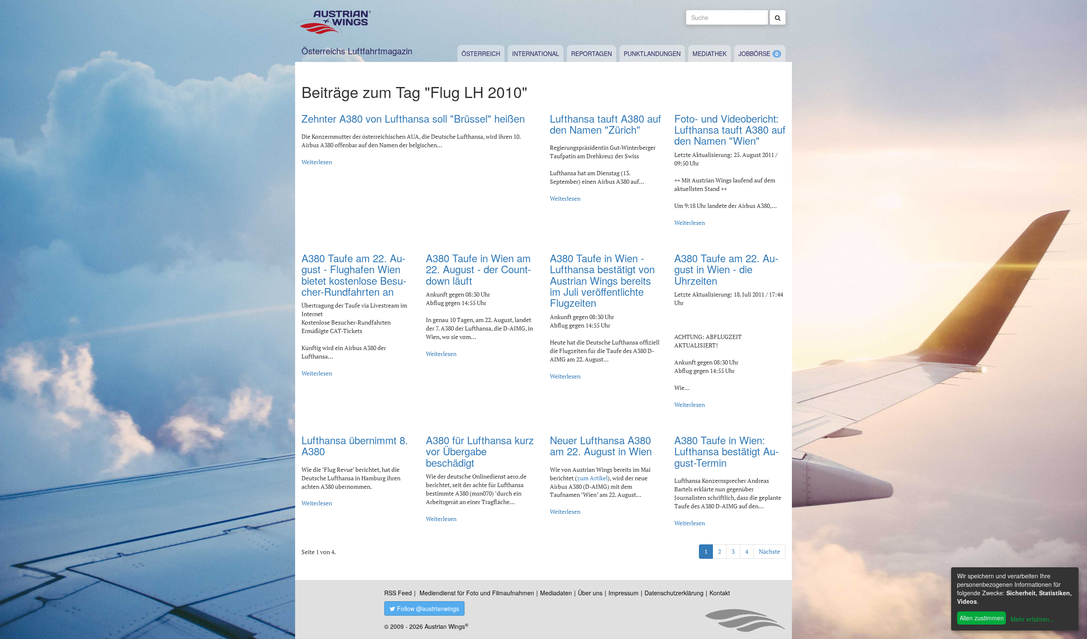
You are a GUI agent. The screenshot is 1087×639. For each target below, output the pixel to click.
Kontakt (720, 593)
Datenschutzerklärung (674, 593)
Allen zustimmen (982, 618)
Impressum (623, 593)
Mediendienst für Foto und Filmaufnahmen (477, 593)
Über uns (590, 593)
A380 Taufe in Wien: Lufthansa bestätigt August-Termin (726, 451)
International (535, 53)
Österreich (481, 53)
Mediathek (710, 53)
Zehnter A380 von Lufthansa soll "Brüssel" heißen (413, 118)
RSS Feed (398, 593)
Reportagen (591, 53)
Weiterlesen (316, 162)
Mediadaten (556, 593)
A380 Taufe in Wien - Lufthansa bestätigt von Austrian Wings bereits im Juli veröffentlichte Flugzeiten (602, 280)
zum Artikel (592, 478)
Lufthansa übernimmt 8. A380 (354, 445)
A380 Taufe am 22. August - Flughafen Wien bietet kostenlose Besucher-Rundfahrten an (353, 274)
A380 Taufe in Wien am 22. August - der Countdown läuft (478, 269)
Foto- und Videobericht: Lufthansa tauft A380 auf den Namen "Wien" (730, 129)
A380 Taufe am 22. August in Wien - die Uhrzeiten (726, 269)
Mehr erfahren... (1032, 619)
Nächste (769, 551)
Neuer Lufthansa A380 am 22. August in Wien (601, 445)
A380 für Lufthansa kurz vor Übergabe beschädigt (480, 451)
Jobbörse (754, 53)
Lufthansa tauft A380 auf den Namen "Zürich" (605, 124)
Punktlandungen (652, 53)
